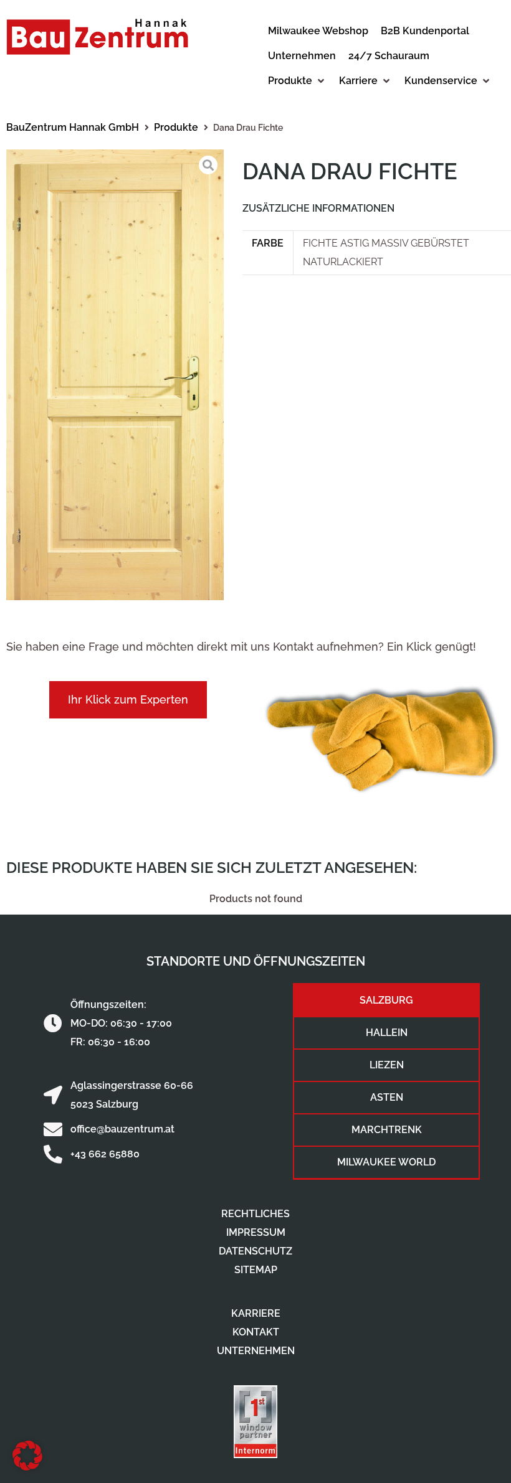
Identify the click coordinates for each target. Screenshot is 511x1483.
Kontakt (255, 1332)
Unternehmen (256, 1351)
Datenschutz (255, 1251)
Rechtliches (255, 1214)
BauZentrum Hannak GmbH (72, 127)
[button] (297, 80)
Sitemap (255, 1270)
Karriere (255, 1313)
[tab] (386, 1000)
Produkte (176, 127)
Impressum (255, 1232)
